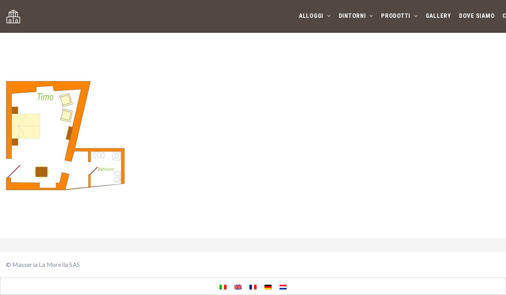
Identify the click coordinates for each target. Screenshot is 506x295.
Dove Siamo (477, 15)
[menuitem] (222, 287)
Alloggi (312, 15)
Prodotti (396, 15)
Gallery (438, 15)
